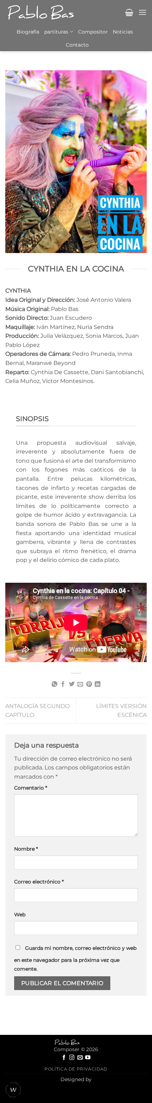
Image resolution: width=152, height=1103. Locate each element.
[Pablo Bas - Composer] (40, 12)
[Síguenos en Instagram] (72, 1058)
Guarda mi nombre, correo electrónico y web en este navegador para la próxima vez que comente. (75, 958)
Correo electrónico (39, 882)
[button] (129, 12)
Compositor (93, 32)
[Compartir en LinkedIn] (97, 684)
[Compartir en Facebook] (63, 684)
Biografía (28, 32)
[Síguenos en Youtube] (87, 1058)
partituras (56, 32)
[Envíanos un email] (80, 1058)
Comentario (30, 788)
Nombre (26, 849)
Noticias (123, 32)
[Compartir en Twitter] (72, 684)
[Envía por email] (80, 684)
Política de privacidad (76, 1069)
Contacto (77, 45)
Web (19, 914)
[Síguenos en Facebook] (64, 1058)
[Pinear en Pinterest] (89, 684)
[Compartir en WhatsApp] (54, 684)
